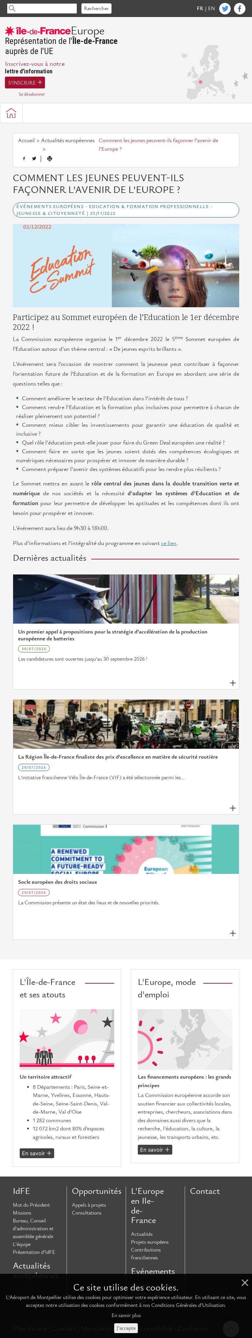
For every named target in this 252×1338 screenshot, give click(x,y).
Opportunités (96, 1191)
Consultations (86, 1213)
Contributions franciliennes (146, 1254)
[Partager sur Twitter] (34, 159)
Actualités (142, 1234)
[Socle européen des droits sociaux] (126, 849)
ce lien (169, 543)
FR (200, 8)
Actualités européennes (67, 140)
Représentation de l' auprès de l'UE (61, 41)
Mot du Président (31, 1205)
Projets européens (150, 1242)
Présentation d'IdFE (34, 1252)
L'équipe (22, 1244)
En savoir (33, 1153)
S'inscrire (22, 83)
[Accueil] (11, 113)
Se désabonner (32, 94)
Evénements (153, 1271)
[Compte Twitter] (225, 8)
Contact (205, 1191)
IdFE (21, 1191)
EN (211, 8)
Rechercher (96, 8)
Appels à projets (89, 1205)
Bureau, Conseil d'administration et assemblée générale (33, 1228)
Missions (22, 1213)
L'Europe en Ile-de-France (147, 1205)
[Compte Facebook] (239, 8)
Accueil (26, 140)
